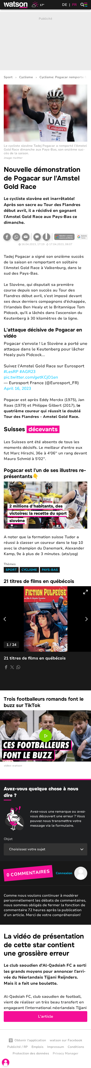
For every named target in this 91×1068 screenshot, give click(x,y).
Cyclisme (26, 77)
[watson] (16, 4)
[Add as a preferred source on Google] (64, 237)
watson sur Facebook (66, 1040)
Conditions (76, 1047)
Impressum (55, 1047)
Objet (8, 839)
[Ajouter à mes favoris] (46, 237)
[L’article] (45, 977)
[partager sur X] (12, 667)
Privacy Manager (65, 1053)
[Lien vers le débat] (37, 237)
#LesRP (11, 371)
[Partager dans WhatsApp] (16, 237)
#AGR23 (27, 371)
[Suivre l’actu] (82, 237)
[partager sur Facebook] (6, 667)
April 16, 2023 (17, 388)
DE (64, 4)
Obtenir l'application (30, 1040)
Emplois (37, 1047)
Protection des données (31, 1053)
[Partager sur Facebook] (7, 237)
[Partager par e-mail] (25, 237)
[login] (5, 1062)
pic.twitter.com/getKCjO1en (31, 377)
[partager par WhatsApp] (18, 667)
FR (74, 4)
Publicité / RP (17, 1047)
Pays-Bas (50, 570)
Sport (8, 77)
